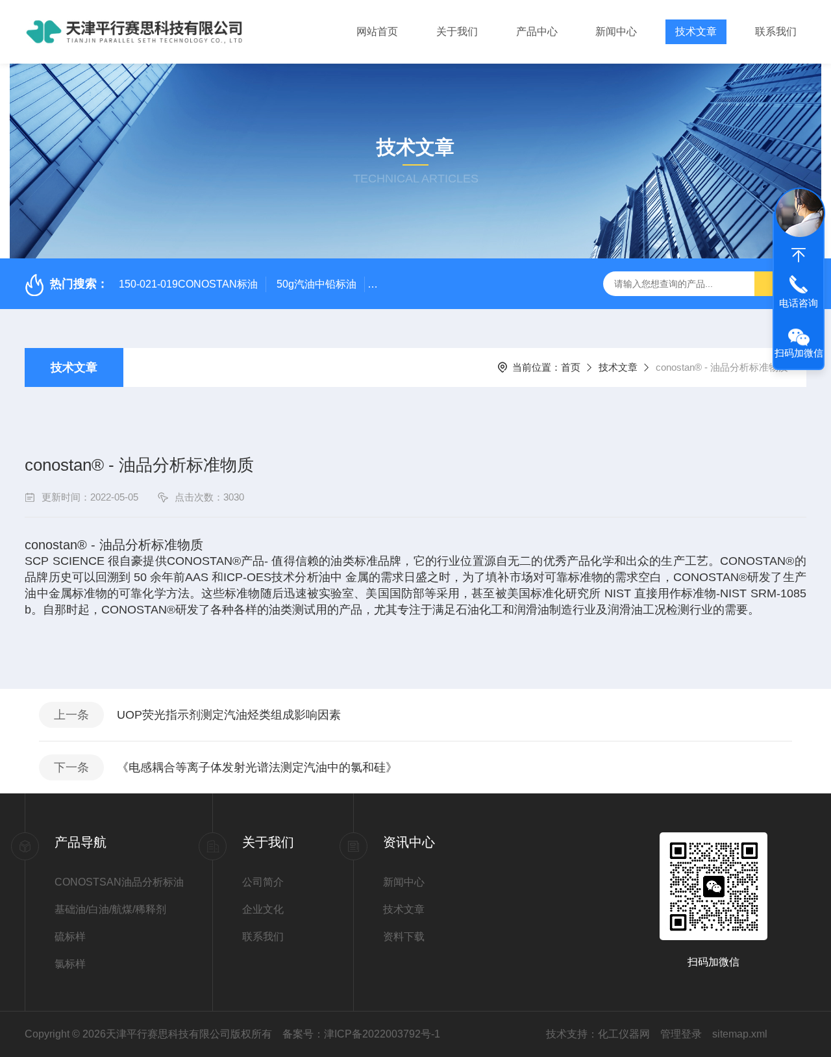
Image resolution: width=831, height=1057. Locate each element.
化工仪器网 (624, 1033)
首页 (570, 367)
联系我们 (776, 31)
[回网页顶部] (798, 255)
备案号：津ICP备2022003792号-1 (361, 1033)
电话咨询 (798, 302)
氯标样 (70, 963)
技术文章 (696, 31)
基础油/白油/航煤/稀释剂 (110, 909)
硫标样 (70, 936)
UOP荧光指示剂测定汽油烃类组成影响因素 (229, 714)
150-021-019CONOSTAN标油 (188, 284)
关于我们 (457, 31)
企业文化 (263, 909)
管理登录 (681, 1033)
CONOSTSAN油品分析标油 (119, 882)
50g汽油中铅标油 (316, 284)
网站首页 (377, 31)
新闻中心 (616, 31)
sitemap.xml (739, 1033)
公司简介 (263, 882)
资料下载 (404, 936)
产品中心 (537, 31)
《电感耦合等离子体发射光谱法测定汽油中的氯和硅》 (257, 767)
